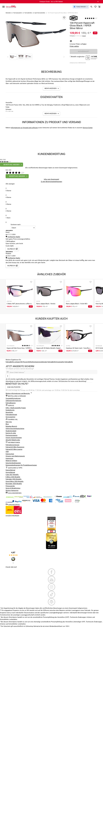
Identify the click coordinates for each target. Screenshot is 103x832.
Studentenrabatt (11, 431)
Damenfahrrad (10, 470)
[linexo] (89, 497)
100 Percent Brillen (26, 362)
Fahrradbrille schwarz (13, 362)
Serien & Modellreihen (13, 488)
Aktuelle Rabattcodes (13, 440)
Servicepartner (10, 417)
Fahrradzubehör (17, 13)
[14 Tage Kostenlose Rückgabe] (91, 58)
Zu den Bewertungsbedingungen (51, 182)
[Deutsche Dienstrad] (37, 497)
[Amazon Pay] (26, 502)
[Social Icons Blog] (51, 602)
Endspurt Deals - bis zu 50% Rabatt (51, 2)
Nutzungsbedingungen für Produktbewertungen (21, 465)
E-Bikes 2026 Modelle (13, 477)
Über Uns (9, 422)
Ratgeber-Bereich (11, 426)
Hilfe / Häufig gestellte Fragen (16, 408)
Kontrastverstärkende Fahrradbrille (44, 362)
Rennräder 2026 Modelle (14, 484)
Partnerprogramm (11, 435)
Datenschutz (10, 454)
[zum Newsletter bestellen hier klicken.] (8, 376)
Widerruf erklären (11, 461)
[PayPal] (17, 502)
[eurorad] (9, 502)
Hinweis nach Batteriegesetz (15, 456)
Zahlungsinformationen (13, 401)
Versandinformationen (13, 398)
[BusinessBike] (28, 497)
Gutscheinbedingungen (13, 463)
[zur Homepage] (11, 6)
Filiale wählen (74, 46)
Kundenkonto (10, 410)
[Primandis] (68, 497)
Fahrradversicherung (12, 445)
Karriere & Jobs (11, 433)
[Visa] (36, 502)
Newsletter (9, 412)
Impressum (9, 458)
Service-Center (87, 128)
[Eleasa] (58, 497)
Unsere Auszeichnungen (14, 438)
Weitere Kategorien (12, 490)
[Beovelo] (83, 497)
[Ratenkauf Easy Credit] (68, 502)
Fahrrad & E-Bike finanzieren (15, 447)
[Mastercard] (43, 502)
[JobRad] (10, 497)
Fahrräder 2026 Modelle (13, 479)
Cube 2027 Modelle (12, 475)
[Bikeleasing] (19, 497)
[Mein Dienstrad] (48, 497)
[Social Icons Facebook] (51, 572)
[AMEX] (51, 502)
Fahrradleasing (10, 403)
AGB (7, 452)
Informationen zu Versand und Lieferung (24, 128)
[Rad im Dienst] (76, 497)
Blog (7, 424)
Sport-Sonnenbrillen (39, 13)
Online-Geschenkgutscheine (15, 428)
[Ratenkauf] (60, 502)
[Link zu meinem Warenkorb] (99, 7)
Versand (84, 35)
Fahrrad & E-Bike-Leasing (14, 449)
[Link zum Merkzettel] (95, 6)
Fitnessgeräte (10, 486)
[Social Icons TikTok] (51, 594)
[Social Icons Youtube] (51, 579)
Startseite (8, 13)
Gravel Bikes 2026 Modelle (14, 481)
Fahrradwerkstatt (11, 414)
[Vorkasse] (77, 502)
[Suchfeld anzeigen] (91, 6)
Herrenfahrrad (10, 472)
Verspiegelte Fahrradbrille (64, 362)
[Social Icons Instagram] (51, 587)
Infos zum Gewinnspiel (51, 179)
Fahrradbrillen (28, 13)
